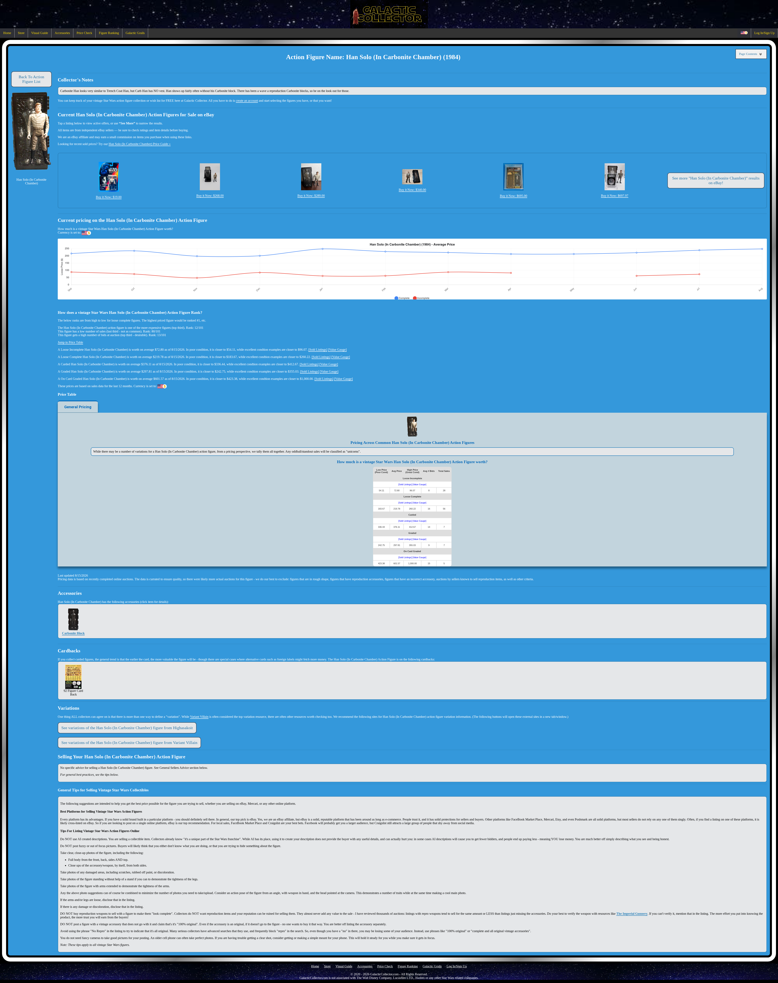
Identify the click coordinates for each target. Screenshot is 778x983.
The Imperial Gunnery (632, 913)
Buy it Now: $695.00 (513, 196)
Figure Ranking (109, 33)
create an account (247, 100)
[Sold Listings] (317, 349)
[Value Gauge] (337, 349)
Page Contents (748, 54)
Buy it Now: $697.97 (614, 195)
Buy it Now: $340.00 (412, 189)
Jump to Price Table (70, 342)
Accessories (62, 33)
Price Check (84, 33)
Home (7, 33)
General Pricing (77, 407)
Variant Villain (199, 716)
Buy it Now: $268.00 (210, 195)
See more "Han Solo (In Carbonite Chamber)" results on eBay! (716, 180)
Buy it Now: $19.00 (109, 197)
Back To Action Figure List (31, 79)
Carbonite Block (73, 633)
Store (21, 33)
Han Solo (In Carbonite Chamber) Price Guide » (140, 144)
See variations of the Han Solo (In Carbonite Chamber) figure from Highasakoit (127, 727)
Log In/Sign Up (764, 33)
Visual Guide (39, 33)
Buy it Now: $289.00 (311, 195)
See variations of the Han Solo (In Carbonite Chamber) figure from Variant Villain (129, 742)
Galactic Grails (135, 33)
